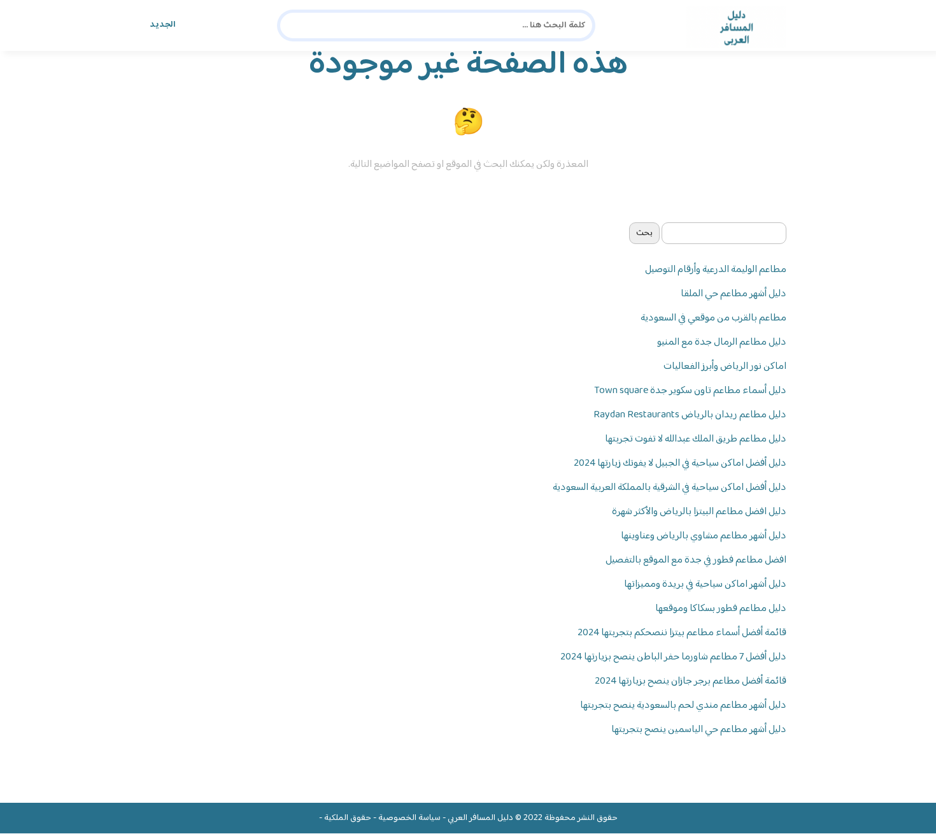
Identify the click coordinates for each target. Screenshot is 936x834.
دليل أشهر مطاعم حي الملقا (733, 294)
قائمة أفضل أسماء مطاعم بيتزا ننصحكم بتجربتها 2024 (682, 633)
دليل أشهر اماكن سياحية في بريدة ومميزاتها (705, 584)
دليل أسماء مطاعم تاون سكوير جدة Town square (690, 390)
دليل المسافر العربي (480, 818)
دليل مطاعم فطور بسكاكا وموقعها (720, 608)
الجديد (163, 24)
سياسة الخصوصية (409, 818)
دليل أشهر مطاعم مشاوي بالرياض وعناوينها (703, 536)
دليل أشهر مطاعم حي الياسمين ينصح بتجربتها (698, 729)
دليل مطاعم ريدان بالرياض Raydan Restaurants (689, 415)
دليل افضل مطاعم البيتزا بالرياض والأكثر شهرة (699, 512)
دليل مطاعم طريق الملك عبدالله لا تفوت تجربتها (695, 439)
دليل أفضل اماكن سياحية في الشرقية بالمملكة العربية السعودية (669, 487)
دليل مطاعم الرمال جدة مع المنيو (721, 342)
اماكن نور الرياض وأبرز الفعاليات (724, 366)
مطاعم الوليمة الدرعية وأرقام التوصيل (715, 269)
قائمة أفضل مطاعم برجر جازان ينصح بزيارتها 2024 (690, 681)
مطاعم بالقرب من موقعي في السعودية (713, 318)
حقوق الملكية (347, 818)
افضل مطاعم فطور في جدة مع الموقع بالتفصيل (696, 560)
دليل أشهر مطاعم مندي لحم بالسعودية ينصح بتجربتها (683, 705)
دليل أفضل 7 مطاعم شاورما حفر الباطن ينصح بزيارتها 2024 (673, 657)
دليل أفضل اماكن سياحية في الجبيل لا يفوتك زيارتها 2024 (680, 463)
